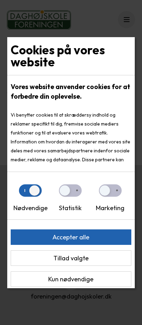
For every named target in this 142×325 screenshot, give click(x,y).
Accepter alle (70, 237)
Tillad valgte (71, 258)
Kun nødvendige (70, 279)
